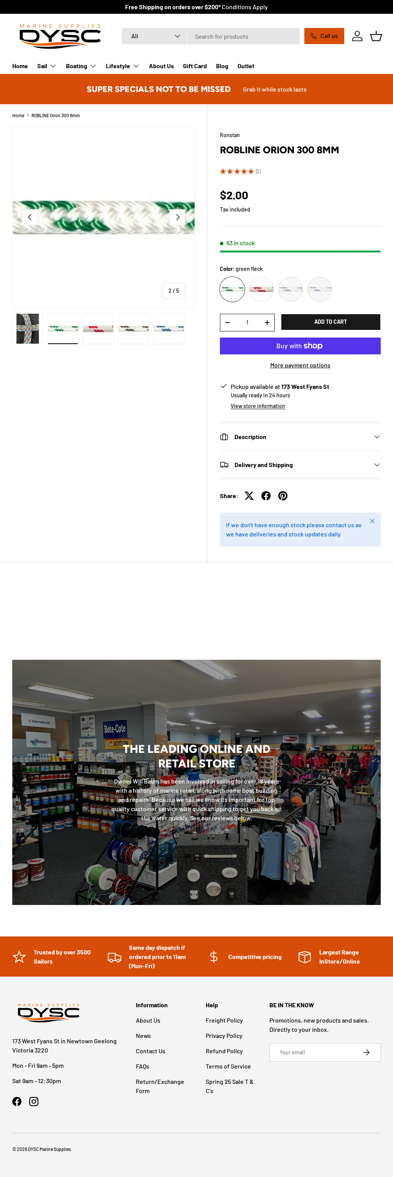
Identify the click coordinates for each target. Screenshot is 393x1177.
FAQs (142, 1066)
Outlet (246, 65)
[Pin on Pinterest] (282, 495)
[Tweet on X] (249, 495)
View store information (258, 406)
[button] (376, 36)
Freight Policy (224, 1020)
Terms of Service (228, 1066)
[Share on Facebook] (266, 495)
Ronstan (230, 135)
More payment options (300, 365)
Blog (222, 65)
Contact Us (150, 1050)
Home (20, 65)
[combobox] (211, 36)
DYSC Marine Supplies (49, 1149)
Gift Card (195, 65)
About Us (161, 65)
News (143, 1035)
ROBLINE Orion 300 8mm (55, 115)
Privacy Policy (224, 1035)
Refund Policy (224, 1050)
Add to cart (330, 321)
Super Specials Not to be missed (159, 89)
